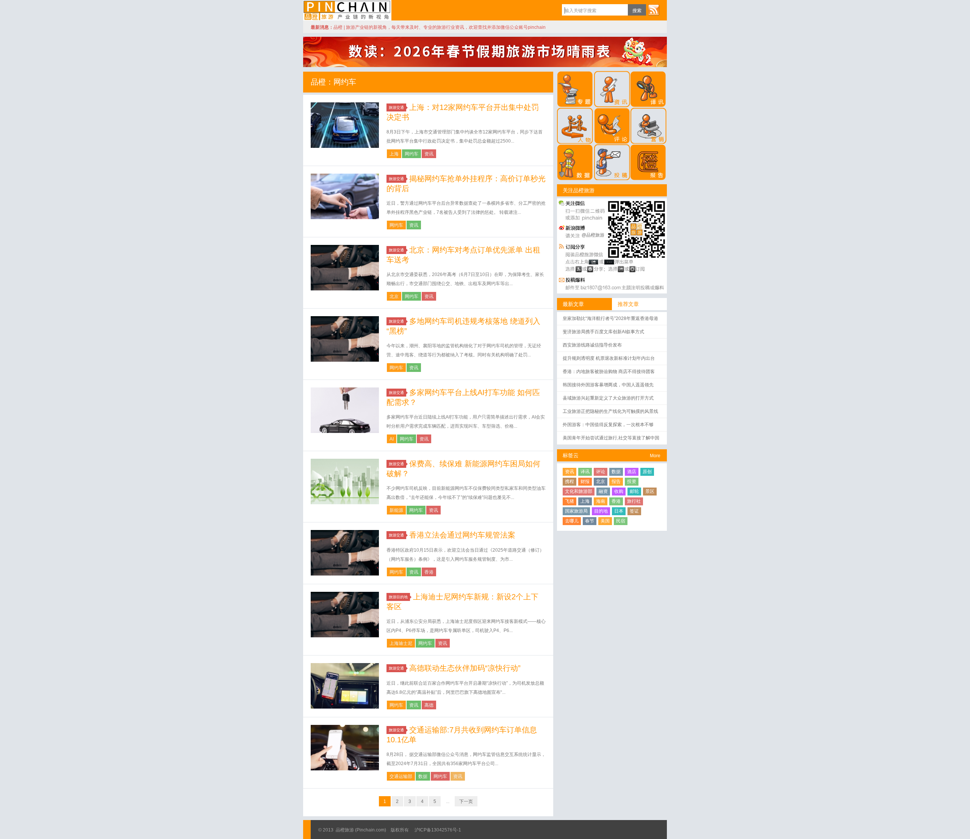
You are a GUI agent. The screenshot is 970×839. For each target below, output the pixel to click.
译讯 (585, 471)
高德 (428, 705)
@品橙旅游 (593, 235)
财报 (585, 481)
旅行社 (634, 501)
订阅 (653, 10)
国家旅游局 (576, 511)
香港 (428, 572)
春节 (589, 521)
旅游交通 (396, 107)
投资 (631, 481)
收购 (618, 491)
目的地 (601, 511)
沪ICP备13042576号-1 (438, 830)
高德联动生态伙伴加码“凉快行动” (465, 668)
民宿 (620, 521)
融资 (603, 491)
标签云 (571, 455)
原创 (647, 471)
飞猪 (569, 501)
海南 (600, 501)
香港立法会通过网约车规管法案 (462, 535)
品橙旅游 (347, 10)
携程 (569, 481)
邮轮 (634, 491)
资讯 (428, 154)
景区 (649, 491)
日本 (618, 511)
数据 (422, 776)
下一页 (466, 801)
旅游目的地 (398, 597)
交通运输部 (401, 776)
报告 (616, 481)
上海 (394, 154)
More (655, 455)
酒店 (631, 471)
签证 (634, 511)
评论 (600, 471)
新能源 (396, 510)
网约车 (411, 154)
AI (392, 439)
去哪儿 (572, 521)
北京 (394, 296)
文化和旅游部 (578, 491)
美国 (605, 521)
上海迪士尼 (401, 643)
